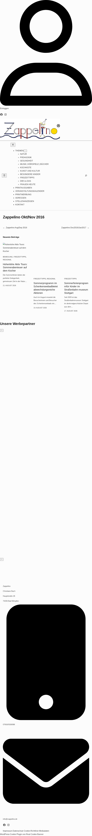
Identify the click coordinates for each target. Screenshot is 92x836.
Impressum (7, 831)
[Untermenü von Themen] (25, 151)
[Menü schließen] (13, 145)
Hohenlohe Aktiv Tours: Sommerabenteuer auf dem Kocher (15, 267)
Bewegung (8, 257)
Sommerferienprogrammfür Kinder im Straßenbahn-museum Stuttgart (76, 288)
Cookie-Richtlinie (31, 831)
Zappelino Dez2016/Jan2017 (73, 228)
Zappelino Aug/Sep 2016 (16, 228)
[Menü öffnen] (4, 175)
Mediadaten (44, 831)
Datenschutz (18, 831)
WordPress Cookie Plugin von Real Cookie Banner (21, 834)
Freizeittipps (20, 257)
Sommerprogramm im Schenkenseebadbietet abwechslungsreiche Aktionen (46, 288)
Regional (7, 260)
